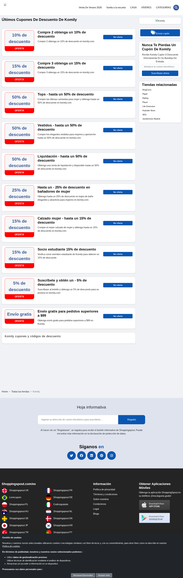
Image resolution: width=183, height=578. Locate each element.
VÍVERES (146, 7)
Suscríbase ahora (160, 73)
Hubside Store (148, 110)
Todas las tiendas (20, 391)
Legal (96, 509)
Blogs (96, 514)
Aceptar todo (104, 575)
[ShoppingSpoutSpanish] (18, 7)
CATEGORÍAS (163, 7)
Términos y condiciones (105, 494)
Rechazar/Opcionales (83, 575)
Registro (131, 419)
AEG (144, 114)
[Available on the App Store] (154, 505)
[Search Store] (176, 7)
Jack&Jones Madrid (151, 119)
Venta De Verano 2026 (90, 7)
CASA (133, 7)
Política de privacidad (104, 489)
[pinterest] (101, 455)
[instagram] (111, 455)
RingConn (146, 90)
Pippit (144, 94)
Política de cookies (11, 546)
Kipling (145, 98)
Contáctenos (99, 504)
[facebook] (81, 455)
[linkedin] (91, 455)
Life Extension (148, 106)
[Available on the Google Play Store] (154, 518)
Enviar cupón (162, 33)
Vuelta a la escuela (116, 7)
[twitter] (71, 455)
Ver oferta (118, 37)
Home (5, 391)
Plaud (145, 102)
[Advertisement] (91, 369)
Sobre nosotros (101, 499)
